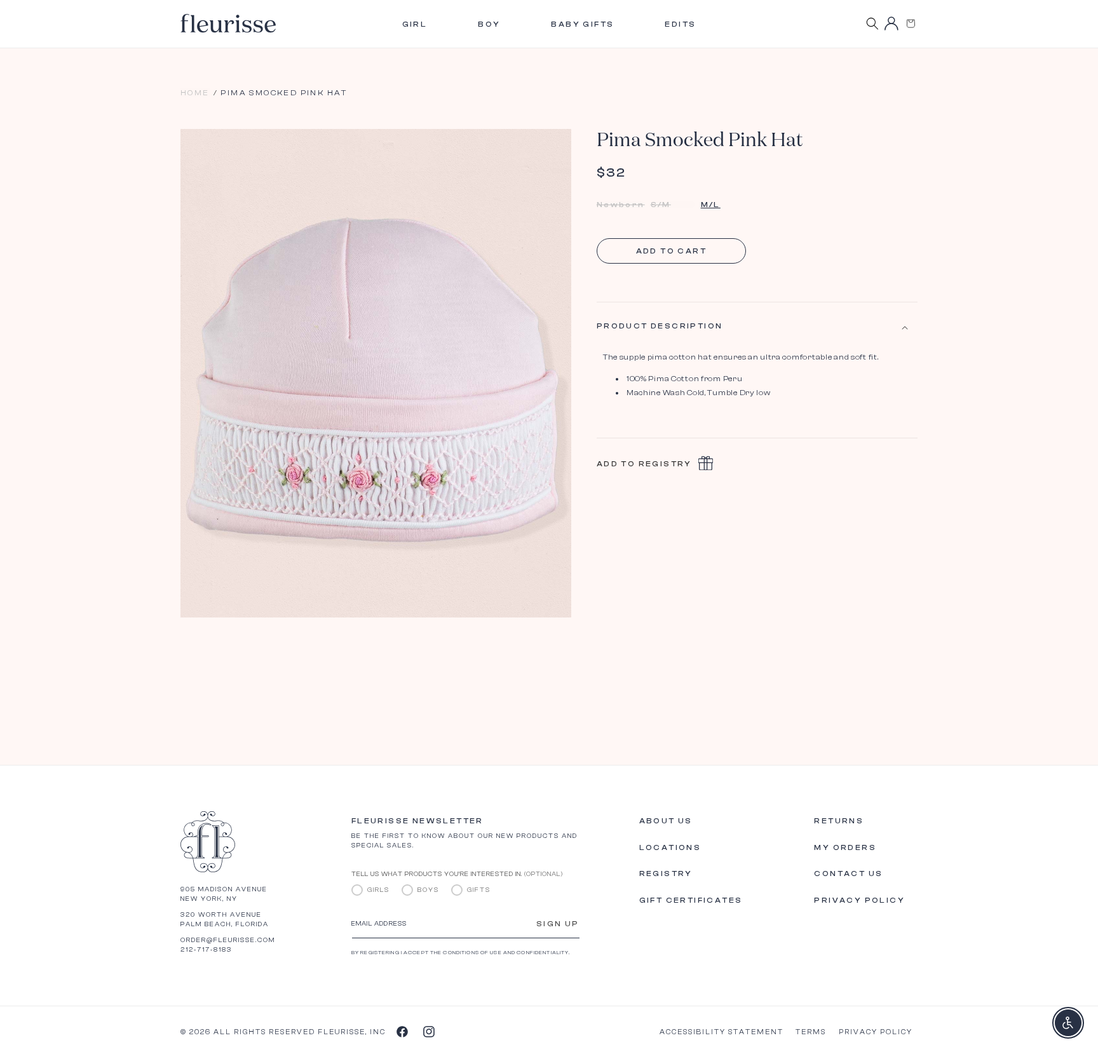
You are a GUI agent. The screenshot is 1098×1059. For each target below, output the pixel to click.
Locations (670, 847)
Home (195, 92)
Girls (378, 890)
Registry (666, 873)
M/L (711, 204)
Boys (428, 890)
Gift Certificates (691, 900)
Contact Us (848, 873)
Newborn (621, 204)
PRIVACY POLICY (875, 1032)
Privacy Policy (859, 900)
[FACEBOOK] (401, 1031)
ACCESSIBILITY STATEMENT (721, 1032)
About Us (666, 820)
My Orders (845, 847)
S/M (673, 204)
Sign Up (558, 923)
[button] (910, 23)
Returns (839, 820)
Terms (811, 1032)
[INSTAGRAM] (428, 1031)
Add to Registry (644, 464)
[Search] (872, 23)
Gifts (479, 890)
